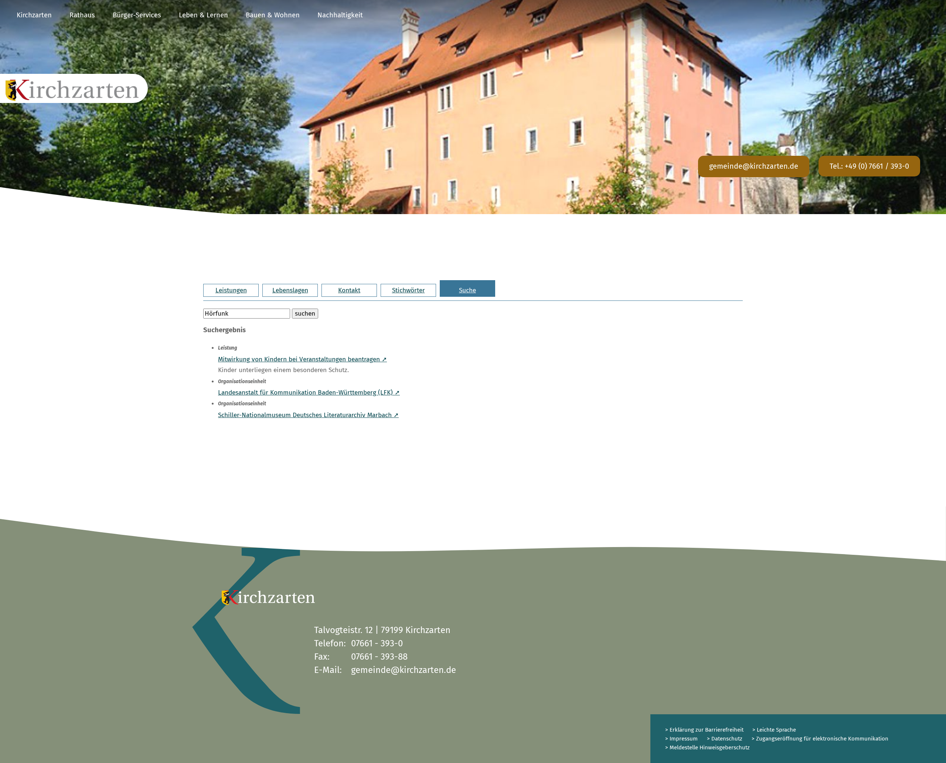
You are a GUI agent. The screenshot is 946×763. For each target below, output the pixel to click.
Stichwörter (408, 290)
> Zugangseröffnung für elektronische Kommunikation (820, 738)
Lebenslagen (290, 290)
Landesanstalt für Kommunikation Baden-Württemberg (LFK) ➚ (309, 392)
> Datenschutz (724, 738)
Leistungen (231, 290)
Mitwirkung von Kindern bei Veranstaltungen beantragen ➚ (302, 359)
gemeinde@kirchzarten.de (753, 166)
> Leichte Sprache (773, 729)
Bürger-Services (137, 15)
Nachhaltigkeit (340, 15)
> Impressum (681, 738)
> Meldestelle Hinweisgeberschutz (707, 747)
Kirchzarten (34, 15)
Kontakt (349, 290)
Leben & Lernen (203, 15)
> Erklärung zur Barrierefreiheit (704, 729)
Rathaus (82, 15)
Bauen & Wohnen (273, 15)
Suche (467, 290)
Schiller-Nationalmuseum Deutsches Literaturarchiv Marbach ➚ (308, 415)
